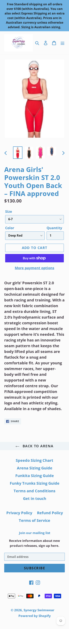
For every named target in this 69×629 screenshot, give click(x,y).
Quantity (54, 228)
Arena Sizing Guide (34, 468)
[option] (17, 152)
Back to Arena (37, 446)
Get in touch (34, 498)
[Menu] (62, 42)
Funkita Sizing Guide (34, 475)
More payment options (34, 268)
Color (9, 228)
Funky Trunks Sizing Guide (34, 483)
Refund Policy (50, 512)
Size (8, 211)
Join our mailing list (34, 533)
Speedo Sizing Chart (34, 460)
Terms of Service (34, 520)
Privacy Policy (19, 512)
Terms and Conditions (34, 490)
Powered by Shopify (34, 616)
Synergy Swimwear (39, 610)
